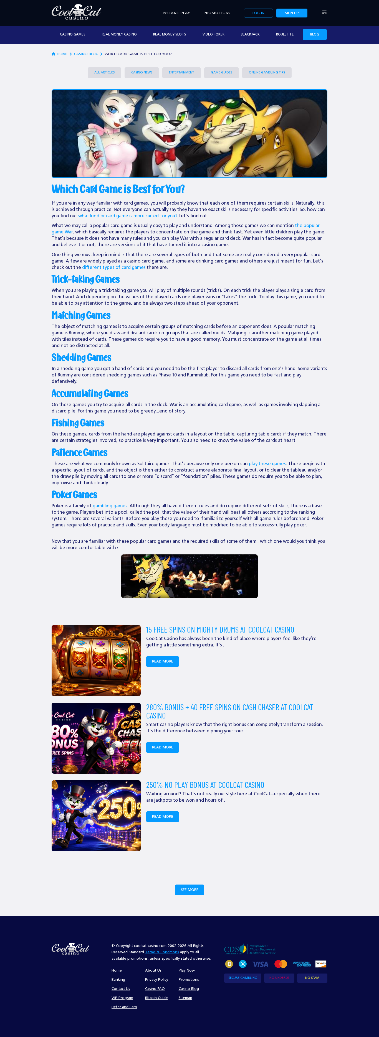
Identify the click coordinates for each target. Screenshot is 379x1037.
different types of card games (114, 267)
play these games (267, 464)
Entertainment (181, 72)
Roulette (285, 34)
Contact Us (121, 989)
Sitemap (185, 998)
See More (189, 890)
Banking (118, 980)
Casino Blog (86, 54)
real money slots (169, 34)
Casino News (141, 72)
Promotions (217, 13)
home (62, 54)
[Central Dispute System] (250, 948)
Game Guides (221, 72)
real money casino (119, 34)
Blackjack (250, 34)
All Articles (104, 72)
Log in (258, 13)
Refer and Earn (124, 1007)
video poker (213, 34)
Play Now (187, 970)
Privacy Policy (156, 980)
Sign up (292, 13)
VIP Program (122, 998)
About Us (153, 970)
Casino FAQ (155, 989)
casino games (72, 34)
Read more (162, 661)
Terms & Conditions (162, 952)
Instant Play (176, 13)
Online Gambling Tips (267, 72)
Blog (314, 34)
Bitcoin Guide (156, 998)
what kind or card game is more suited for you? (128, 216)
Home (117, 970)
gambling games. (110, 506)
